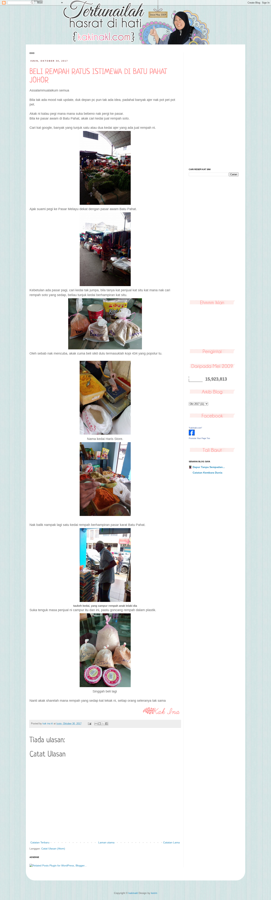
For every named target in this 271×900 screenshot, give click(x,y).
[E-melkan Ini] (96, 723)
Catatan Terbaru (39, 842)
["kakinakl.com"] (192, 434)
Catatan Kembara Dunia (207, 472)
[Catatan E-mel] (89, 723)
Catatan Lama (171, 842)
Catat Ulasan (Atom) (53, 848)
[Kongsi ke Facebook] (106, 723)
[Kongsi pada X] (103, 723)
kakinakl (133, 893)
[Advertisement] (214, 107)
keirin (154, 893)
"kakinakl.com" (195, 428)
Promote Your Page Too (199, 438)
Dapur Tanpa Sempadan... (209, 467)
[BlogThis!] (99, 723)
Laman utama (106, 842)
